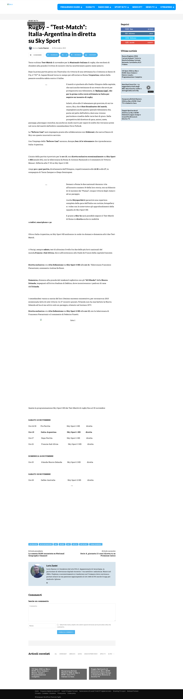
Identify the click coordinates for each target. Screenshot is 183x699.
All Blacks (33, 544)
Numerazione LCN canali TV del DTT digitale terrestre (95, 691)
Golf (63, 666)
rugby (62, 544)
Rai (56, 544)
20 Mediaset (63, 654)
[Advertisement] (46, 101)
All (56, 654)
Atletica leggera (97, 664)
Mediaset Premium (132, 691)
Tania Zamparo (95, 544)
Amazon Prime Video (91, 654)
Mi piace (150, 29)
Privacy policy (62, 693)
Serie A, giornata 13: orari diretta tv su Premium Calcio (98, 554)
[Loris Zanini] (31, 48)
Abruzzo (72, 654)
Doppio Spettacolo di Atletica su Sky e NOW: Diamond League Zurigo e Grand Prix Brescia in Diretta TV (101, 673)
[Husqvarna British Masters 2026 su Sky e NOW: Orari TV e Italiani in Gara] (72, 668)
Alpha (80, 654)
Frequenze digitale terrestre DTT (50, 691)
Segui (151, 33)
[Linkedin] (47, 582)
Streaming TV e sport (119, 691)
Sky (68, 544)
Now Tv (34, 664)
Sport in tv (38, 24)
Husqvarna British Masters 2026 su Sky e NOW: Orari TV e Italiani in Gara (70, 674)
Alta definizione (46, 544)
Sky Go (75, 544)
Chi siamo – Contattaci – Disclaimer (45, 693)
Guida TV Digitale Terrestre (70, 691)
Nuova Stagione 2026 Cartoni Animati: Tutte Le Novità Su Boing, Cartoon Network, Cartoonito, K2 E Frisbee (131, 60)
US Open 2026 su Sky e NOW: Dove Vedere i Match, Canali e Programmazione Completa (41, 673)
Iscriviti (150, 42)
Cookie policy (71, 693)
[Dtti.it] (20, 7)
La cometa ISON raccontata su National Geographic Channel (46, 554)
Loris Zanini (44, 48)
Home (32, 24)
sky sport (83, 544)
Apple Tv (103, 654)
